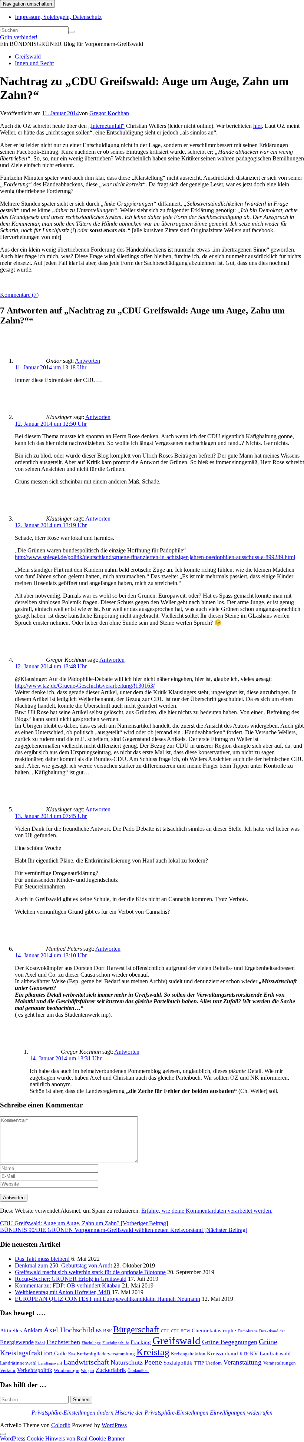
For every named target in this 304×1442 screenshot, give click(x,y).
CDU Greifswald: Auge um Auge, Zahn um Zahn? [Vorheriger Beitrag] (84, 1223)
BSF (107, 1330)
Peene (153, 1362)
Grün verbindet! (18, 37)
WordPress (114, 1425)
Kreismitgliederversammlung (106, 1353)
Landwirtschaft (86, 1362)
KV (254, 1353)
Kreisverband (222, 1353)
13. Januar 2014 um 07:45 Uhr (51, 816)
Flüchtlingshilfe (115, 1343)
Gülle (60, 1353)
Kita (71, 1354)
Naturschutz (126, 1362)
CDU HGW (180, 1331)
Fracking (140, 1342)
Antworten (87, 361)
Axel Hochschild (69, 1330)
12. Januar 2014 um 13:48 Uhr (51, 666)
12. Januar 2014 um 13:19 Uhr (51, 525)
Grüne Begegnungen (229, 1342)
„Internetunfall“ (106, 126)
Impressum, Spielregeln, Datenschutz (58, 17)
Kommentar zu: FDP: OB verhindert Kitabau (67, 1285)
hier (257, 126)
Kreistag (152, 1352)
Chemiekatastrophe (214, 1330)
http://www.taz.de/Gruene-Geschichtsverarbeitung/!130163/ (85, 685)
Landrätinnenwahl (18, 1363)
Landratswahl (275, 1353)
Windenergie (66, 1370)
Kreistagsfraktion (188, 1353)
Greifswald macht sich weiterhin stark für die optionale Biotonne (90, 1272)
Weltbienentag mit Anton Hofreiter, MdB (62, 1292)
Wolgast (87, 1371)
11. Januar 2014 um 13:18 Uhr (50, 367)
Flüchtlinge (91, 1343)
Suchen (81, 1399)
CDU (165, 1331)
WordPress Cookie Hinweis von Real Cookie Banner (62, 1438)
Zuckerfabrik (111, 1369)
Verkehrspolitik (34, 1370)
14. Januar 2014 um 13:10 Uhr (51, 955)
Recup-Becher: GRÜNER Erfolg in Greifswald (70, 1279)
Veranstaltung (242, 1362)
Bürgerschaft (136, 1329)
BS (99, 1330)
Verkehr (8, 1370)
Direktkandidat (272, 1331)
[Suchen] (72, 32)
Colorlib (60, 1425)
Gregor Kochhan (109, 113)
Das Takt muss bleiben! (42, 1259)
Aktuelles (11, 1330)
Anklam (32, 1330)
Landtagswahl (50, 1363)
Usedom (213, 1363)
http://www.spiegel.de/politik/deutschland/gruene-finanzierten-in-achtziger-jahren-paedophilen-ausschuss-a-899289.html (155, 557)
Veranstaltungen (279, 1363)
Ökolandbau (138, 1371)
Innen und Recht (34, 63)
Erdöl (40, 1343)
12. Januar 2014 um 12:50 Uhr (51, 424)
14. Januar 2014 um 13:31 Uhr (66, 1058)
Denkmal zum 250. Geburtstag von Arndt (63, 1265)
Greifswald (28, 56)
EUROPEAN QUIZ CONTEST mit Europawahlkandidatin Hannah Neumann (107, 1299)
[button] (72, 1412)
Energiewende (17, 1342)
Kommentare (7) (19, 295)
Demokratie (248, 1331)
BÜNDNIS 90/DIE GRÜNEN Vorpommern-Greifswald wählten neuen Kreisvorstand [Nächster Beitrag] (123, 1230)
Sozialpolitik (177, 1363)
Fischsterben (63, 1342)
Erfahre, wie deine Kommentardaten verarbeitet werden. (206, 1210)
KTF (243, 1353)
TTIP (199, 1363)
